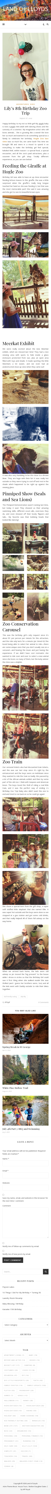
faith (38, 1380)
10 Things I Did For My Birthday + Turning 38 (21, 1292)
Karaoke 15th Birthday (12, 1309)
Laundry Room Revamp (12, 1298)
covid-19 (29, 1370)
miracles (38, 1421)
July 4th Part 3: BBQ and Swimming (21, 1128)
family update (36, 1385)
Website (6, 1183)
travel (27, 1456)
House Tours (23, 1486)
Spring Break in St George (16, 1047)
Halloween (11, 1400)
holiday (10, 1416)
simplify (10, 1451)
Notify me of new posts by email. (16, 1254)
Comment (6, 1205)
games (8, 1395)
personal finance (32, 1436)
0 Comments (43, 1002)
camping (29, 1365)
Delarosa (10, 1375)
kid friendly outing (10, 997)
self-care (10, 1446)
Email (5, 1170)
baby (33, 1355)
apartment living (14, 1355)
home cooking (29, 1416)
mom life (11, 1426)
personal (10, 1436)
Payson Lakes (8, 1287)
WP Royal (26, 1489)
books (35, 1360)
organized (24, 1431)
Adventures (22, 104)
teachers (10, 1456)
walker (9, 1461)
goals (23, 1395)
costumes (11, 1370)
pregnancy (11, 1441)
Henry (28, 1400)
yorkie (9, 1466)
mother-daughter (33, 1426)
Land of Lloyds (25, 9)
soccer (26, 1451)
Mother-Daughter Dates (37, 1486)
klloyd (7, 1002)
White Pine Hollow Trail (15, 1088)
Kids (32, 104)
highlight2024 (35, 1406)
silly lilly (23, 997)
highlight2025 (13, 1411)
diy (25, 1375)
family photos (13, 1385)
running (29, 1441)
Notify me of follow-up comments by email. (20, 1246)
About (15, 1486)
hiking (31, 1411)
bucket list (12, 1365)
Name (5, 1158)
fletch (9, 1390)
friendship (26, 1390)
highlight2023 (13, 1406)
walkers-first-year (31, 1461)
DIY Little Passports (16, 1380)
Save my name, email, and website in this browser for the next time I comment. (25, 1199)
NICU (8, 1431)
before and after (14, 1360)
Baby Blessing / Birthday (12, 1303)
